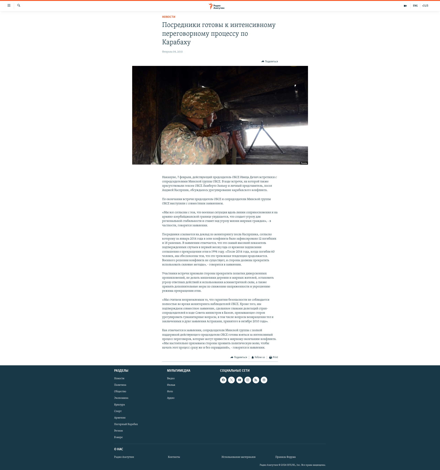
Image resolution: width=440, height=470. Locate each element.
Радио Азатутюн (124, 457)
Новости (168, 17)
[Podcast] (264, 380)
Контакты (174, 457)
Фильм (171, 385)
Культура (119, 404)
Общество (120, 391)
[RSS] (256, 380)
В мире (118, 437)
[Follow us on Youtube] (239, 380)
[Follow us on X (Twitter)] (231, 380)
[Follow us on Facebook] (223, 380)
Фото (170, 391)
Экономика (121, 398)
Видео (171, 378)
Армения (119, 417)
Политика (120, 385)
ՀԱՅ (425, 5)
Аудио (170, 398)
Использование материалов (239, 457)
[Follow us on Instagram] (247, 380)
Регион (118, 431)
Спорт (118, 411)
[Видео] (405, 5)
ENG (415, 5)
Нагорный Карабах (126, 424)
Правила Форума (285, 457)
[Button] (269, 61)
